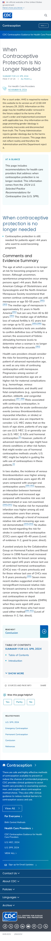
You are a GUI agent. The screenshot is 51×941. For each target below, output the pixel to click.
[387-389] (20, 399)
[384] (11, 316)
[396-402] (29, 610)
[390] (5, 504)
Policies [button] (8, 889)
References (10, 746)
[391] (10, 504)
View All (10, 808)
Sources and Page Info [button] (19, 685)
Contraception (12, 26)
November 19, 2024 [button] (17, 89)
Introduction (15, 660)
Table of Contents (18, 655)
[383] (5, 304)
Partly (19, 702)
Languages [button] (10, 897)
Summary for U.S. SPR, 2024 (15, 76)
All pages (25, 79)
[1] (20, 437)
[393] (26, 524)
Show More (16, 673)
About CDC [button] (10, 881)
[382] (42, 300)
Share (43, 685)
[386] (39, 323)
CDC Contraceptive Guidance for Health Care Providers (23, 835)
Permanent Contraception (16, 734)
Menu (43, 26)
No (30, 702)
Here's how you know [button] (13, 7)
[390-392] (30, 485)
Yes (7, 702)
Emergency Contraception (16, 728)
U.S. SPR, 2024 (12, 722)
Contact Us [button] (10, 873)
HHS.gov (7, 934)
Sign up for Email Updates (21, 864)
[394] (31, 524)
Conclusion (10, 740)
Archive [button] (8, 905)
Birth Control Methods (15, 822)
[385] (34, 323)
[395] (29, 576)
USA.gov (18, 934)
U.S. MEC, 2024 (12, 842)
